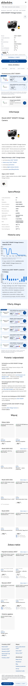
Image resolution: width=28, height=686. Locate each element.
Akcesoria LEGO (6, 651)
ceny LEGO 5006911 (13, 160)
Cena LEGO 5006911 (8, 389)
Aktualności (18, 661)
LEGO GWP (15, 10)
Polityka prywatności (21, 666)
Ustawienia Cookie (20, 671)
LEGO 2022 (12, 68)
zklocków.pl (3, 10)
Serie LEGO (19, 650)
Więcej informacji (13, 64)
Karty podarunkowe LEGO (20, 647)
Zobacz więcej (23, 448)
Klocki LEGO (9, 10)
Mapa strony (19, 659)
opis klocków (11, 164)
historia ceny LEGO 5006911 (10, 162)
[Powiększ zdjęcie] (14, 24)
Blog (17, 664)
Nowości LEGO (5, 649)
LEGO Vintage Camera (11, 408)
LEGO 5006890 (21, 68)
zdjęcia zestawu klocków (13, 167)
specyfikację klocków (14, 169)
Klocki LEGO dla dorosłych (6, 654)
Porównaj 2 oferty (14, 57)
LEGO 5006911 (20, 398)
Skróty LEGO (19, 653)
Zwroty (17, 668)
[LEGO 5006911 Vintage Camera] (4, 183)
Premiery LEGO (6, 657)
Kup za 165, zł (14, 61)
